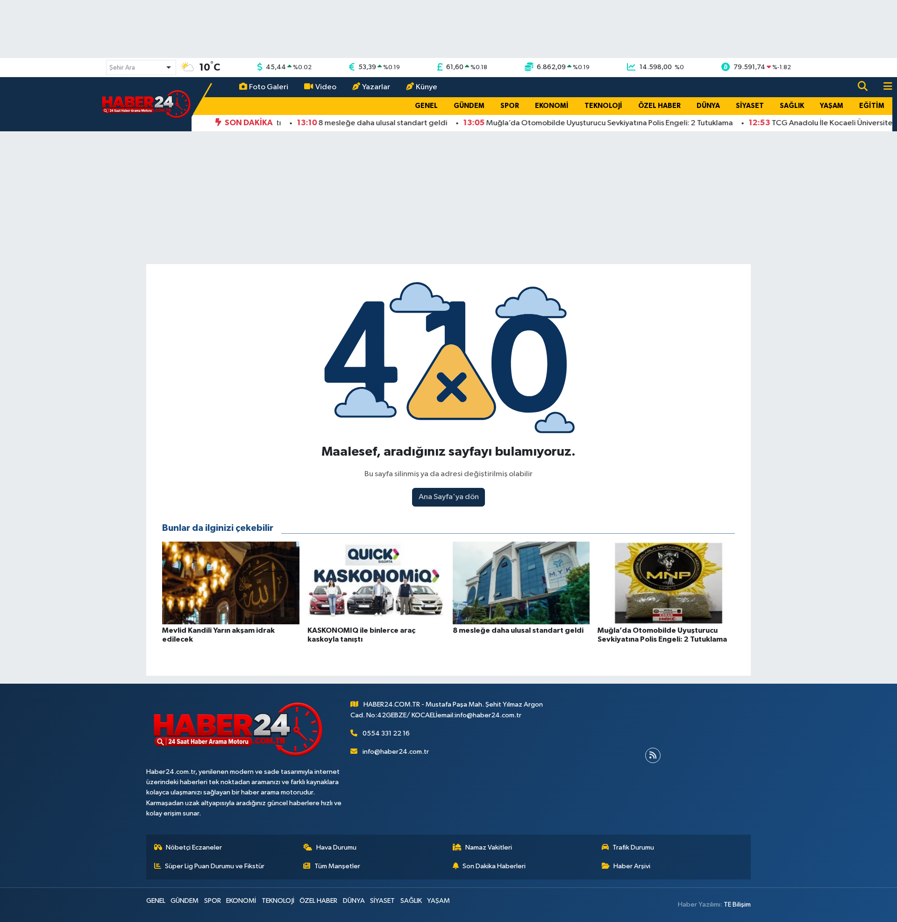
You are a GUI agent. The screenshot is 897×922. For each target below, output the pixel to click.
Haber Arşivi (631, 866)
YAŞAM (831, 105)
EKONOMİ (552, 105)
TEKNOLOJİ (603, 105)
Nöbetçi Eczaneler (194, 847)
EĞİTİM (871, 105)
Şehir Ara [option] (122, 67)
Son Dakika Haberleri (494, 866)
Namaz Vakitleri (488, 847)
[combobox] (141, 67)
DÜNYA (708, 105)
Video (325, 87)
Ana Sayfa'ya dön (449, 497)
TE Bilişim (737, 904)
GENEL (426, 105)
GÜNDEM (469, 105)
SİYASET (750, 105)
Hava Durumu (336, 847)
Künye (426, 87)
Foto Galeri (268, 87)
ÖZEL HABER (659, 105)
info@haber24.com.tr (396, 751)
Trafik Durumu (633, 847)
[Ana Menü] (884, 87)
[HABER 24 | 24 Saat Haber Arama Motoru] (147, 104)
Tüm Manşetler (337, 866)
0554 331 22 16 (386, 733)
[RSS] (653, 755)
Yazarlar (376, 87)
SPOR (509, 105)
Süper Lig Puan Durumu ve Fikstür (214, 866)
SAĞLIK (792, 105)
